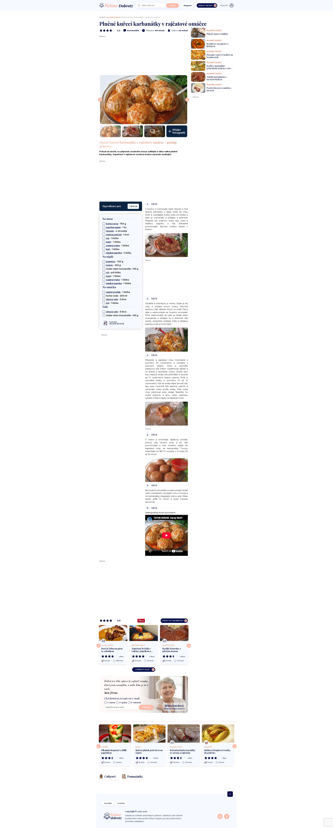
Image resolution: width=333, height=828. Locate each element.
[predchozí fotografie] (100, 100)
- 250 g (113, 265)
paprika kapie (113, 227)
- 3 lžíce (116, 299)
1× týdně (123, 703)
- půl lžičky (113, 272)
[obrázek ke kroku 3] (166, 413)
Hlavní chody (113, 17)
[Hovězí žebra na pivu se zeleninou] (113, 633)
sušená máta (113, 245)
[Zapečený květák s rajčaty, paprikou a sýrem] (143, 633)
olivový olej (112, 299)
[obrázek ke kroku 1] (166, 245)
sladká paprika (114, 253)
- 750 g (116, 224)
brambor (110, 261)
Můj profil (224, 5)
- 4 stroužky (116, 231)
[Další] (188, 645)
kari (108, 249)
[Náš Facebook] (226, 816)
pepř (108, 242)
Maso (138, 747)
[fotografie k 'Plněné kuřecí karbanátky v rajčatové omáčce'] (143, 99)
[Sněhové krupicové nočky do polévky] (218, 733)
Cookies (121, 803)
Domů (102, 17)
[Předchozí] (98, 645)
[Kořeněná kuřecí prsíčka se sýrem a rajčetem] (184, 733)
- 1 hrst (117, 234)
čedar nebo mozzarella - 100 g (122, 269)
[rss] (220, 816)
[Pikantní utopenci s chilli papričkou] (115, 733)
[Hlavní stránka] (116, 5)
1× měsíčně (136, 703)
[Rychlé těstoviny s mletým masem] (174, 633)
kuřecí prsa (112, 224)
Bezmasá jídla (138, 645)
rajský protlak (113, 292)
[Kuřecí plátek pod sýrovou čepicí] (149, 733)
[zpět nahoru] (230, 794)
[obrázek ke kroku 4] (166, 469)
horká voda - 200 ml (116, 296)
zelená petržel (113, 234)
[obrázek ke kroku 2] (166, 339)
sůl (107, 238)
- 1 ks (116, 227)
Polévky (208, 747)
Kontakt (108, 803)
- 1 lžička (112, 238)
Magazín (188, 5)
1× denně (111, 703)
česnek (110, 231)
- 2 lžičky (118, 253)
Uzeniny (104, 747)
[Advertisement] (143, 55)
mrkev (109, 265)
